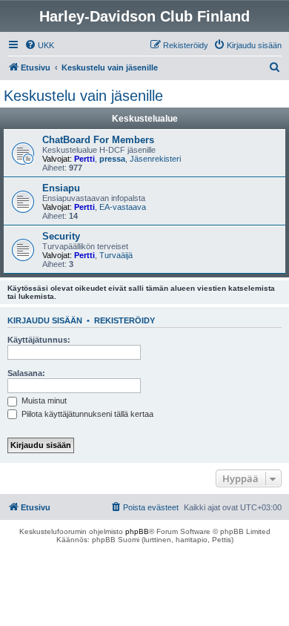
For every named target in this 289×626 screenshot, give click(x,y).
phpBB (137, 531)
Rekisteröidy (124, 320)
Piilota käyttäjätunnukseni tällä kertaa (86, 413)
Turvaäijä (116, 255)
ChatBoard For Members (98, 139)
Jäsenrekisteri (155, 158)
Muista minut (43, 400)
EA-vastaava (122, 206)
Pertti (84, 158)
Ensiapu (61, 188)
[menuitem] (39, 45)
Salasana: (26, 373)
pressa (112, 158)
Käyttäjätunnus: (38, 339)
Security (61, 236)
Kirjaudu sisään (44, 320)
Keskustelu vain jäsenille (83, 96)
